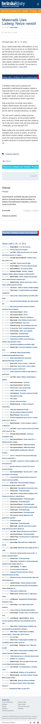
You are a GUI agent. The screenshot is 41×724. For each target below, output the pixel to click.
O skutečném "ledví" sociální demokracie (22, 328)
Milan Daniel (13, 320)
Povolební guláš (23, 334)
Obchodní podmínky (8, 710)
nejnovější (27, 211)
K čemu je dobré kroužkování (19, 569)
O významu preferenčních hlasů (19, 336)
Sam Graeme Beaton (16, 312)
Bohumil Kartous (15, 325)
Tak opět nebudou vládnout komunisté (21, 412)
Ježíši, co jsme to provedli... (18, 390)
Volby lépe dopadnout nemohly (19, 409)
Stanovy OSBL (22, 702)
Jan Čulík (13, 252)
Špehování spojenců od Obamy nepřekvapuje (23, 507)
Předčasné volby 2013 (12, 154)
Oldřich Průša (14, 537)
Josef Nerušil (14, 672)
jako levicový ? (27, 531)
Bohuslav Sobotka (15, 271)
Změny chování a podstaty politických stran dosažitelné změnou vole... (19, 620)
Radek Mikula (14, 247)
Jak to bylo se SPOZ (26, 269)
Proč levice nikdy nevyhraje (28, 266)
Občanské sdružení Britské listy (22, 716)
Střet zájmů (13, 399)
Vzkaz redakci (22, 704)
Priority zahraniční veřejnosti (18, 250)
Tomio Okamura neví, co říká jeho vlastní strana (24, 656)
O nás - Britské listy (7, 702)
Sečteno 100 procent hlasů (18, 401)
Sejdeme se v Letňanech (17, 659)
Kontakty (4, 704)
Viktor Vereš (14, 290)
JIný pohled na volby (16, 396)
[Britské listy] (20, 77)
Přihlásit (5, 191)
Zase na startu (24, 415)
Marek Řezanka (15, 415)
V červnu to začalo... (25, 247)
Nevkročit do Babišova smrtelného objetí (22, 344)
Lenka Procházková (16, 323)
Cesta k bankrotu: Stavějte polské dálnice (22, 610)
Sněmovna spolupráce (26, 317)
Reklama (4, 708)
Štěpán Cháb (14, 347)
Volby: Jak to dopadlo (26, 331)
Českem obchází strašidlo (28, 583)
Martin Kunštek (14, 675)
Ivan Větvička (14, 667)
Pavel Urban (14, 604)
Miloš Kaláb (13, 526)
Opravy (4, 706)
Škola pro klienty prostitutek (26, 680)
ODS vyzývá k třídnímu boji (18, 591)
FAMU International (29, 445)
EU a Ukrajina (14, 637)
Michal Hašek (14, 277)
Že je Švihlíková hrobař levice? (27, 320)
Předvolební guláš (24, 491)
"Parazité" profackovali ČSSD (29, 393)
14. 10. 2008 (22, 42)
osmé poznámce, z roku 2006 (16, 67)
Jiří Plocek (13, 352)
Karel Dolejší (14, 613)
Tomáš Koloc (14, 334)
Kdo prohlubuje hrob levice (29, 325)
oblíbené (35, 211)
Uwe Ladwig (13, 27)
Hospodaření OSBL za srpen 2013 (19, 688)
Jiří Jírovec (13, 287)
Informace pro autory (24, 706)
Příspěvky (20, 708)
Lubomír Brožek (15, 583)
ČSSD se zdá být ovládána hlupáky (28, 287)
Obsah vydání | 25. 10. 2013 (14, 243)
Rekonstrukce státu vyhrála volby (20, 388)
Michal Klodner (14, 317)
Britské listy (16, 4)
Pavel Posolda (14, 331)
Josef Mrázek (14, 618)
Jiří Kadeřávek (14, 393)
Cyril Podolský (14, 567)
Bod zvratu (26, 323)
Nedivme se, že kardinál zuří (27, 672)
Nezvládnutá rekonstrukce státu (28, 488)
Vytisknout (8, 161)
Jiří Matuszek (14, 599)
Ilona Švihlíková (15, 266)
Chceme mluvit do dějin (24, 263)
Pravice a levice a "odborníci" (27, 363)
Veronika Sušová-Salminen (18, 258)
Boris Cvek (13, 363)
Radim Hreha (14, 594)
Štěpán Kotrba (14, 282)
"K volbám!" (23, 567)
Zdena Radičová (24, 618)
